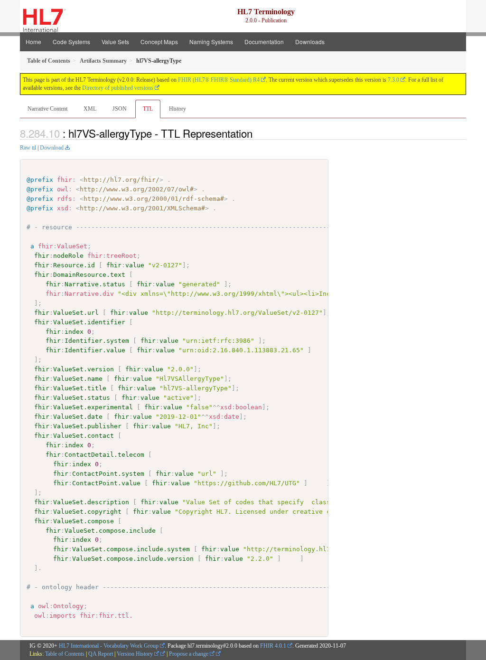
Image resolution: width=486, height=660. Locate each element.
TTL (148, 108)
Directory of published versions (117, 88)
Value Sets (115, 42)
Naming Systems (211, 42)
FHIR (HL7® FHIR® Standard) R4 (219, 79)
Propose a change (189, 654)
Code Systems (71, 42)
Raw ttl (28, 147)
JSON (119, 108)
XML (90, 108)
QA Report (100, 654)
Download (52, 147)
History (177, 108)
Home (33, 42)
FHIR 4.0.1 (273, 645)
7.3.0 (393, 79)
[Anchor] (257, 133)
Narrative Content (47, 108)
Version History (135, 654)
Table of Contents (64, 654)
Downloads (310, 42)
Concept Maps (159, 42)
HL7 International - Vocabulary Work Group (109, 645)
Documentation (264, 42)
